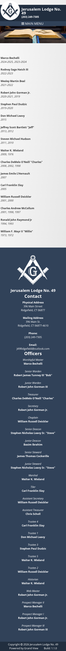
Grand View (31, 648)
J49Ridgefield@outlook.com (33, 348)
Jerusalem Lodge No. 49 (41, 11)
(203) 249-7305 (30, 17)
